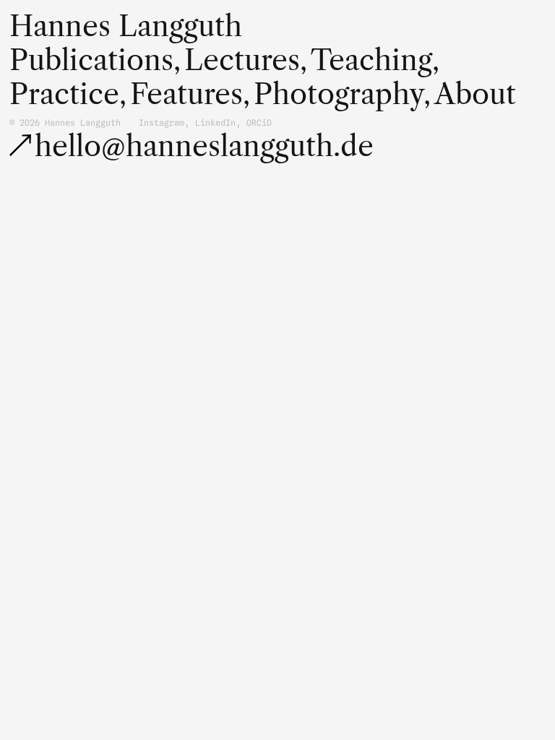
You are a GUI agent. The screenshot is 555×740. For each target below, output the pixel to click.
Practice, (67, 94)
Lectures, (245, 60)
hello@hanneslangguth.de (204, 146)
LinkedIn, (218, 123)
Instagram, (164, 123)
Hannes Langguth (125, 26)
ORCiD (259, 123)
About (475, 94)
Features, (190, 94)
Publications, (95, 60)
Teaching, (375, 60)
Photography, (342, 94)
